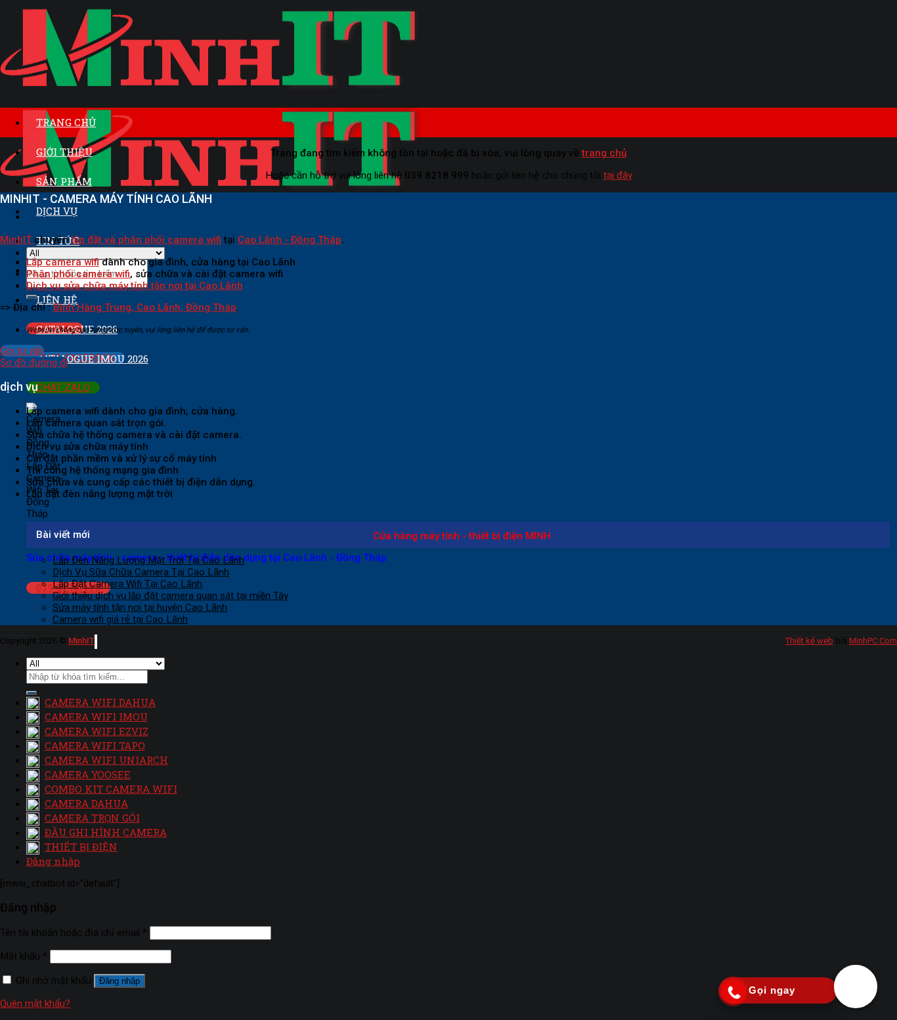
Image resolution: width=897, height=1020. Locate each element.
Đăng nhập (119, 981)
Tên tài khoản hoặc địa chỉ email (73, 933)
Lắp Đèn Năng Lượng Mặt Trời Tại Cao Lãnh (148, 560)
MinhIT (17, 240)
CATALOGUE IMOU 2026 (92, 358)
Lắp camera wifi (62, 262)
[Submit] (31, 693)
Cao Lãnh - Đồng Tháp (289, 240)
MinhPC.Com (873, 641)
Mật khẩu (23, 956)
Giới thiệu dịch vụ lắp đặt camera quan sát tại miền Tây (170, 596)
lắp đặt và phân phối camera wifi (146, 240)
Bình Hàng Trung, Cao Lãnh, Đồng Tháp (144, 307)
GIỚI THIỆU (64, 151)
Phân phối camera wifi (78, 274)
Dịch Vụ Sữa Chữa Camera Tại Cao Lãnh (141, 572)
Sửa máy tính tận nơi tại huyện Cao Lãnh (140, 607)
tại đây (617, 175)
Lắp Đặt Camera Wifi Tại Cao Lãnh (127, 584)
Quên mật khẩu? (35, 1003)
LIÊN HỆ (56, 299)
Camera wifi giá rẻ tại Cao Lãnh (120, 619)
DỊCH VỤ (56, 210)
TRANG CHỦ (66, 122)
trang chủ (604, 153)
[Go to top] (96, 641)
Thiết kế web (809, 641)
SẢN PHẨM (64, 181)
